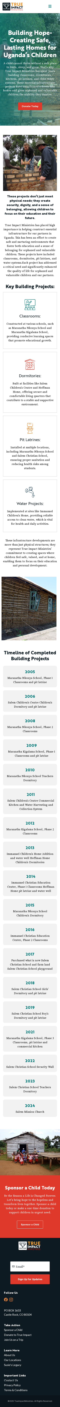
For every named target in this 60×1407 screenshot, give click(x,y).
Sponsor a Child (13, 1330)
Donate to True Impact (18, 1334)
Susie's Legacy (12, 1365)
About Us (9, 1355)
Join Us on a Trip (13, 1339)
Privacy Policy (12, 1385)
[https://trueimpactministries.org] (13, 6)
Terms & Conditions (16, 1390)
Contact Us (11, 1380)
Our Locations (12, 1360)
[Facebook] (6, 1299)
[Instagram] (11, 1299)
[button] (49, 6)
